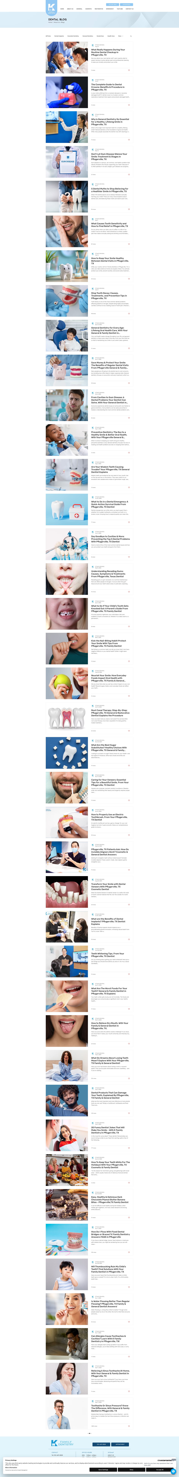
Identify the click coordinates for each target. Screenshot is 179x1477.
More (119, 36)
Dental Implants (59, 36)
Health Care (111, 36)
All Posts (48, 36)
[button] (119, 9)
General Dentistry (88, 36)
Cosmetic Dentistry (73, 36)
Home (50, 22)
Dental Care (100, 36)
